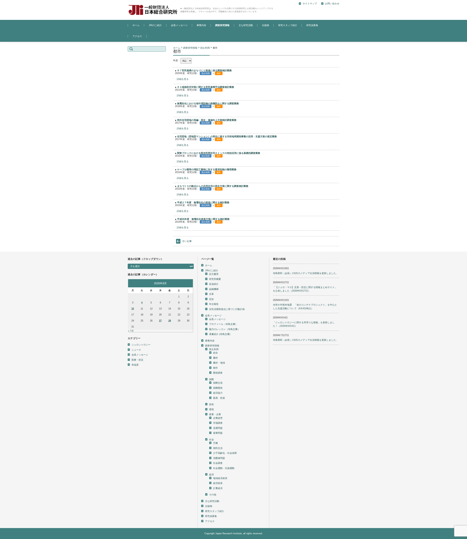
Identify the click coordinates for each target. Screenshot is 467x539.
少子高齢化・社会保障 (225, 453)
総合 (249, 35)
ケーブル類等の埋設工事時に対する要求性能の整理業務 (206, 169)
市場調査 (218, 423)
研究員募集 (312, 25)
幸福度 (135, 364)
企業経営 (218, 418)
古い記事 (187, 241)
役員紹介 (214, 284)
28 (169, 320)
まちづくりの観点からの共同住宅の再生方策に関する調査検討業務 (212, 186)
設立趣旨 (150, 35)
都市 (219, 73)
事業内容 (201, 25)
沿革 (211, 294)
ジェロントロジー (141, 344)
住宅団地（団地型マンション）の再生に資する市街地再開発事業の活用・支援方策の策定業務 (227, 136)
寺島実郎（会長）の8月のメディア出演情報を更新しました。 (305, 340)
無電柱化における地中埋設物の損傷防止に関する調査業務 (208, 103)
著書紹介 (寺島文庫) (219, 334)
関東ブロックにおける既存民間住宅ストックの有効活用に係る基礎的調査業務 (218, 153)
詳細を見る (183, 79)
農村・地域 (219, 362)
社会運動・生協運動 (223, 468)
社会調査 (218, 463)
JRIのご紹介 (155, 25)
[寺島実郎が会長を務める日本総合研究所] (153, 10)
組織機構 (214, 289)
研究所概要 (215, 279)
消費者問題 (219, 458)
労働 (215, 443)
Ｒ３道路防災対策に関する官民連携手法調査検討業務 (205, 87)
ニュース (136, 349)
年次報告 (214, 304)
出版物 (265, 25)
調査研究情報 (222, 25)
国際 (211, 379)
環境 (211, 409)
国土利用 (217, 35)
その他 (212, 494)
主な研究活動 (246, 25)
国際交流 (218, 382)
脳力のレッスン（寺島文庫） (224, 329)
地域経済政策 (220, 478)
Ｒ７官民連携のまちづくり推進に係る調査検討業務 (204, 70)
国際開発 (218, 388)
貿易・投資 (219, 398)
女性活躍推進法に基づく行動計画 (227, 309)
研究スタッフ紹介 (287, 25)
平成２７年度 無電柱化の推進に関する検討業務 (203, 202)
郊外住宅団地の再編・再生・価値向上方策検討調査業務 (206, 120)
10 (132, 308)
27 (160, 320)
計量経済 (218, 488)
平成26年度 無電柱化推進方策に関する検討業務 (203, 219)
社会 (211, 439)
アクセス (137, 36)
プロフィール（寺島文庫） (223, 324)
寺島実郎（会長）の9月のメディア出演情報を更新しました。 (305, 273)
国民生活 (218, 448)
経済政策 (218, 483)
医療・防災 (137, 359)
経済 (211, 474)
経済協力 (218, 392)
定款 (211, 299)
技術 (211, 404)
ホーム (136, 25)
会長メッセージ (179, 25)
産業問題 (218, 433)
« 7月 (131, 330)
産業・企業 (215, 414)
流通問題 (218, 428)
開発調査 (218, 372)
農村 (215, 357)
